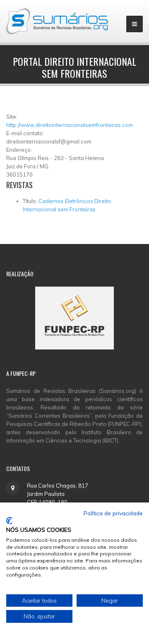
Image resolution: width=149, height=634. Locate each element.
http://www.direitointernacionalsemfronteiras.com (69, 125)
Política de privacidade (113, 513)
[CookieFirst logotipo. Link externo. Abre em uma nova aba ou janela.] (9, 520)
